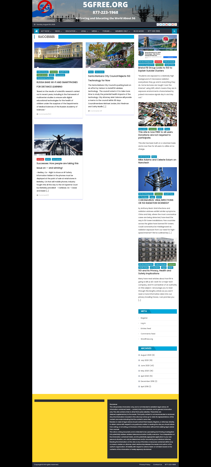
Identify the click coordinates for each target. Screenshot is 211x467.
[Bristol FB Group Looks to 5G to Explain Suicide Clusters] (157, 47)
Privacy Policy (144, 464)
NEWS (57, 31)
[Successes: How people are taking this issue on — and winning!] (58, 139)
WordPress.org (147, 339)
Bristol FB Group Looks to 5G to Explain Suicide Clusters (155, 69)
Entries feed (146, 328)
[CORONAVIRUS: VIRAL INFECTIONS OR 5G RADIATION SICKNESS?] (157, 179)
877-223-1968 (154, 31)
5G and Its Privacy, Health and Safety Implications (154, 272)
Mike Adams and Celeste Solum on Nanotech (157, 161)
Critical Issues (42, 72)
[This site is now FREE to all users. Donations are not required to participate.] (157, 114)
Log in (143, 323)
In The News (143, 197)
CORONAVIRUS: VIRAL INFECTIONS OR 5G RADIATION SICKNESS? (155, 201)
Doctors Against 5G (146, 65)
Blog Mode (139, 31)
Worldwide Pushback (45, 78)
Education (70, 31)
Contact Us (157, 464)
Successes (60, 75)
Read (91, 72)
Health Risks (64, 72)
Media (94, 31)
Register (144, 318)
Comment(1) (44, 195)
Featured (53, 72)
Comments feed (148, 334)
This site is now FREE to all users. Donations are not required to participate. (155, 135)
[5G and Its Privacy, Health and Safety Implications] (157, 250)
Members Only (121, 31)
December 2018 (147, 381)
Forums (106, 31)
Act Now (45, 31)
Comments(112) (45, 114)
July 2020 (145, 360)
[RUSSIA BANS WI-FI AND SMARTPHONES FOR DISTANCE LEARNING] (58, 55)
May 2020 (145, 371)
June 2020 (145, 365)
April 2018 (144, 386)
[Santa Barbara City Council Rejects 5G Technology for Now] (110, 55)
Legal (83, 31)
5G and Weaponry (146, 62)
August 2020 (146, 355)
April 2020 (145, 376)
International (42, 75)
